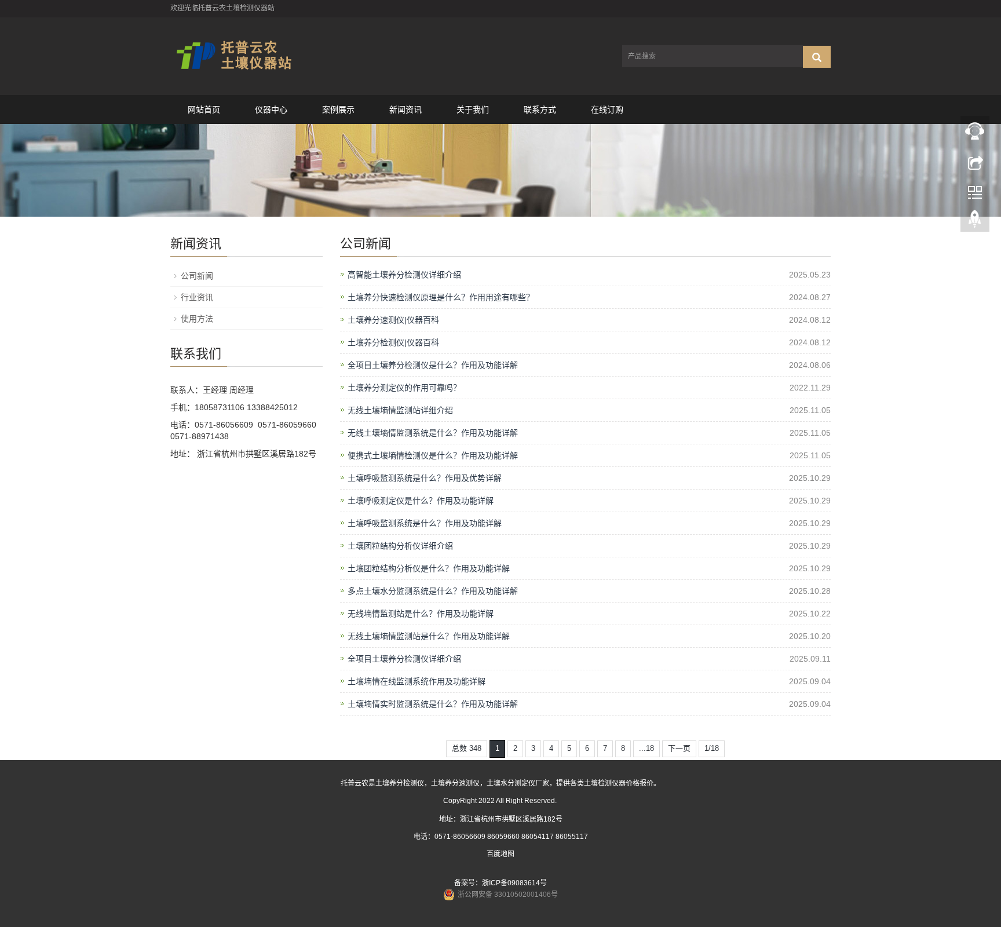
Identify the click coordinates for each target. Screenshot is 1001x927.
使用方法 (197, 318)
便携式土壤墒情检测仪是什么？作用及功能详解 (433, 455)
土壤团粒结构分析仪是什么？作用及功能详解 (429, 568)
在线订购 (607, 109)
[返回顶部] (974, 221)
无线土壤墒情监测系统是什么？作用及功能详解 (433, 432)
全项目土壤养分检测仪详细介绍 (404, 658)
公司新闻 (197, 275)
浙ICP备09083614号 (514, 883)
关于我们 (472, 109)
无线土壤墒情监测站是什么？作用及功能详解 (429, 636)
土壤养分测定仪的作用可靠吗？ (404, 387)
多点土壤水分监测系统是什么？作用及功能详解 (433, 591)
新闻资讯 (405, 109)
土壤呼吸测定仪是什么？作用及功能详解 (421, 500)
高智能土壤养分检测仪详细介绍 (404, 274)
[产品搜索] (817, 57)
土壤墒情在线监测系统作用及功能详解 (416, 681)
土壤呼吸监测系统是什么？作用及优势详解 (425, 478)
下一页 (679, 748)
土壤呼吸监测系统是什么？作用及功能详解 (425, 523)
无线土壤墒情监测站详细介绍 (400, 410)
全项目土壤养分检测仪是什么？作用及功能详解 (433, 365)
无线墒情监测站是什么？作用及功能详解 (421, 613)
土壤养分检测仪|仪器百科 (393, 342)
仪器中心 (271, 109)
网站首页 (204, 109)
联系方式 (540, 109)
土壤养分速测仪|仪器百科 (393, 319)
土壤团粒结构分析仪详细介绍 (400, 545)
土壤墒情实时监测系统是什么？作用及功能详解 (433, 704)
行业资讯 (197, 297)
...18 (646, 748)
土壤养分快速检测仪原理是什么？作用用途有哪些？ (441, 297)
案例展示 (338, 109)
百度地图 (500, 854)
